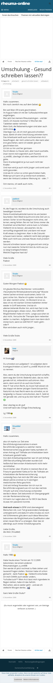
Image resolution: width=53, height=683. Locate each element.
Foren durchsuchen (10, 15)
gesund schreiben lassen (30, 81)
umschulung (7, 84)
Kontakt (12, 662)
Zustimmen (18, 679)
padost (16, 199)
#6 (50, 597)
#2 (50, 265)
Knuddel (16, 426)
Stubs (15, 91)
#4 (50, 418)
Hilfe (20, 662)
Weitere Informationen (31, 679)
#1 (50, 188)
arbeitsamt (15, 81)
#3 (50, 340)
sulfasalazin (44, 81)
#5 (50, 536)
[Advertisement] (26, 40)
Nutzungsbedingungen (35, 662)
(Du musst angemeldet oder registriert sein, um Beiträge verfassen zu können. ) (26, 607)
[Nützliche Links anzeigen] (49, 61)
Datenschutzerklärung (24, 668)
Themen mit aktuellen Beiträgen (35, 15)
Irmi (14, 348)
